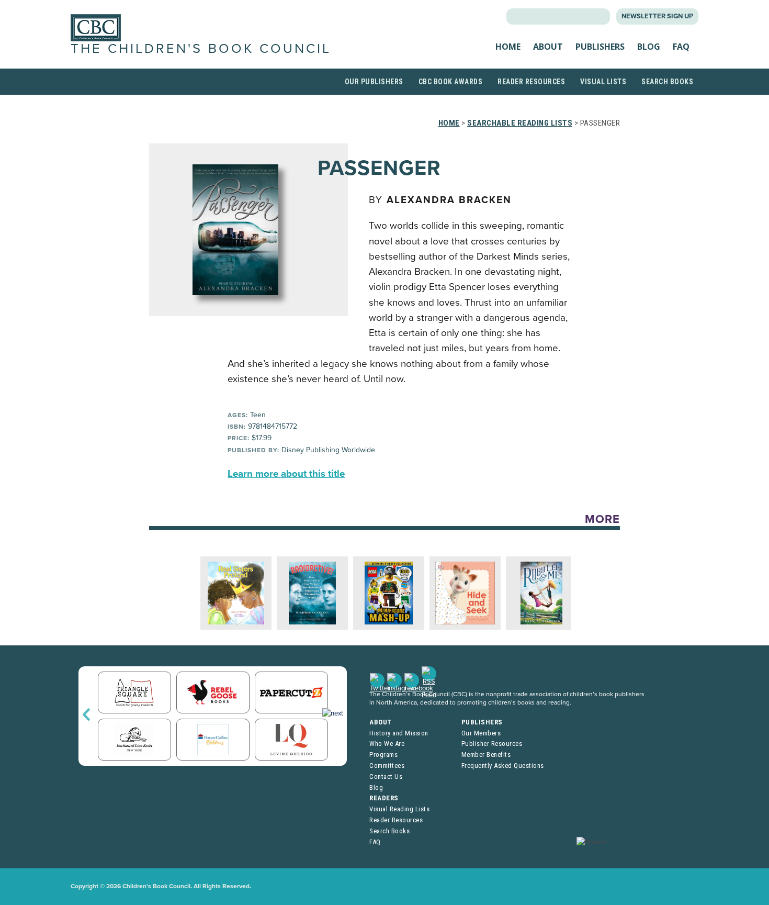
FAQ (681, 46)
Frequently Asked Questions (502, 765)
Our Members (481, 733)
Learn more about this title (286, 473)
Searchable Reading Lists (519, 123)
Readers (384, 798)
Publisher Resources (492, 743)
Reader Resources (531, 81)
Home (508, 46)
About (548, 46)
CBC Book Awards (451, 81)
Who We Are (386, 743)
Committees (386, 765)
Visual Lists (603, 81)
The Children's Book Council (201, 49)
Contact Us (385, 776)
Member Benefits (486, 754)
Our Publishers (374, 81)
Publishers (600, 46)
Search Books (667, 81)
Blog (648, 46)
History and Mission (398, 733)
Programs (383, 754)
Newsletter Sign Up (657, 16)
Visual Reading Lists (399, 809)
